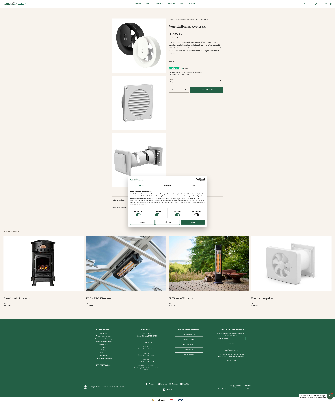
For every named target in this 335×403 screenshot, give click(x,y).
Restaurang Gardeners (146, 366)
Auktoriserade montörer (103, 342)
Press (103, 347)
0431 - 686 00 (146, 333)
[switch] (157, 214)
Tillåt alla (192, 222)
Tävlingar (104, 350)
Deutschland (123, 387)
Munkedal (146, 359)
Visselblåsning (103, 356)
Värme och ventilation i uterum (198, 20)
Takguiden (188, 350)
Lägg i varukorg (207, 89)
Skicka (231, 343)
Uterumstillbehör (181, 20)
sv (116, 387)
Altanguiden (188, 355)
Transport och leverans (103, 336)
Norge (98, 387)
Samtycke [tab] (141, 185)
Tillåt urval (167, 222)
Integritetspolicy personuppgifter (226, 388)
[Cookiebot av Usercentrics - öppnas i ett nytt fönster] (197, 179)
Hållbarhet (103, 353)
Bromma (146, 347)
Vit (171, 82)
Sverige (92, 387)
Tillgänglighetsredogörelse (103, 358)
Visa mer (172, 61)
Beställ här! (231, 361)
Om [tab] (194, 185)
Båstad (146, 353)
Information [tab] (167, 185)
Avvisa (142, 222)
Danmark (105, 387)
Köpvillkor (103, 333)
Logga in (248, 388)
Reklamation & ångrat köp (103, 339)
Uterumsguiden (188, 334)
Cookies (241, 388)
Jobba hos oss (103, 344)
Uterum (171, 20)
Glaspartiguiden (188, 344)
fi (114, 387)
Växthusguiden (188, 339)
